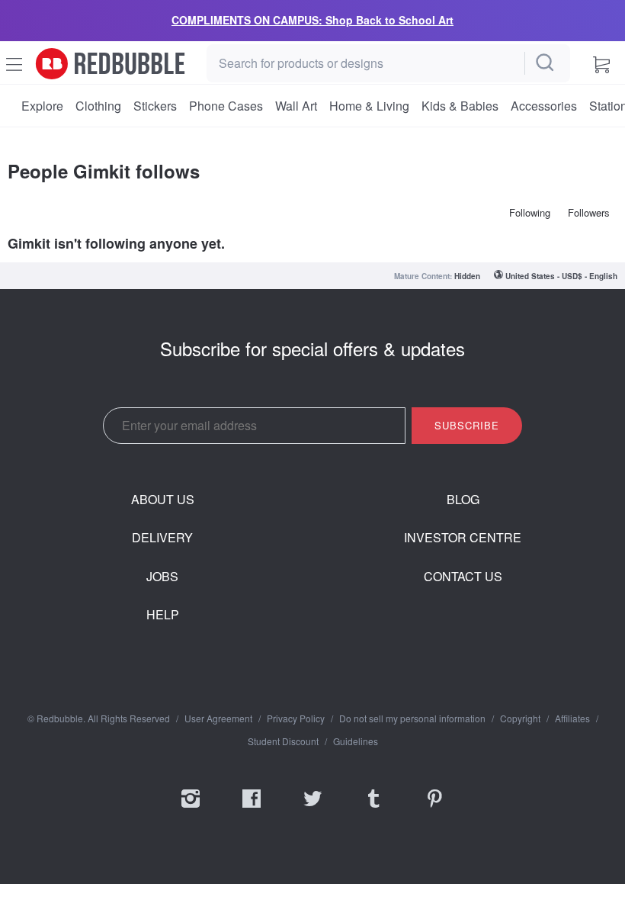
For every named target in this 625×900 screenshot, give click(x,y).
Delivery (162, 538)
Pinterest (434, 808)
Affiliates (572, 718)
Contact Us (463, 576)
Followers (589, 212)
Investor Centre (462, 538)
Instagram (190, 808)
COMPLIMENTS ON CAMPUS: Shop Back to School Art (312, 19)
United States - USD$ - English (561, 276)
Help (162, 615)
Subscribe (466, 425)
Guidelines (355, 741)
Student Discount (283, 741)
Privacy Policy (296, 718)
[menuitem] (42, 106)
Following (529, 212)
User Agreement (218, 718)
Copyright (520, 718)
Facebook (251, 808)
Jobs (162, 576)
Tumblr (373, 808)
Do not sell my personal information (412, 718)
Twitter (312, 808)
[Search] (545, 63)
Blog (463, 499)
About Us (162, 499)
